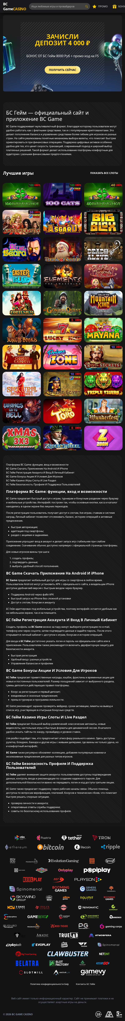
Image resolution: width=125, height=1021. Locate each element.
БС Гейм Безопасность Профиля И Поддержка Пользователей (43, 484)
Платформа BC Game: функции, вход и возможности (37, 464)
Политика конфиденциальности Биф (49, 984)
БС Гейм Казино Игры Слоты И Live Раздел (31, 480)
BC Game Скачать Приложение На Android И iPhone (37, 468)
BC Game (14, 6)
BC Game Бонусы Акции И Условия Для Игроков (34, 476)
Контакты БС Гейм (85, 984)
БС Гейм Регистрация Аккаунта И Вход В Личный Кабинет (40, 472)
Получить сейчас (62, 70)
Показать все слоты (104, 173)
